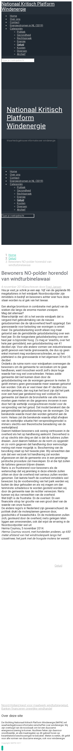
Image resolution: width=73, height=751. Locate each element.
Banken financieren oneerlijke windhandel (26, 708)
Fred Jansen (53, 287)
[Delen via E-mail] (28, 674)
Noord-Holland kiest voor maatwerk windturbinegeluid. (35, 705)
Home (12, 255)
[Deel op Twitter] (28, 593)
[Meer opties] (28, 702)
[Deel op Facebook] (28, 620)
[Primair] (29, 153)
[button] (2, 748)
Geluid (12, 258)
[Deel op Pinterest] (28, 647)
